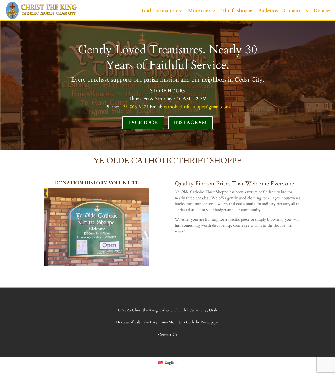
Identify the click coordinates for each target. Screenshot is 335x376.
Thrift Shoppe (236, 10)
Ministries (199, 10)
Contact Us (296, 10)
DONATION (68, 183)
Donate (322, 10)
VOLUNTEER (124, 183)
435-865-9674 (134, 107)
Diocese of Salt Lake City (137, 322)
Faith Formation (159, 10)
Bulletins (268, 10)
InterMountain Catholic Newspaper (189, 322)
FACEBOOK (143, 122)
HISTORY (96, 183)
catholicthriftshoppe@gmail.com (197, 107)
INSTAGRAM (190, 122)
